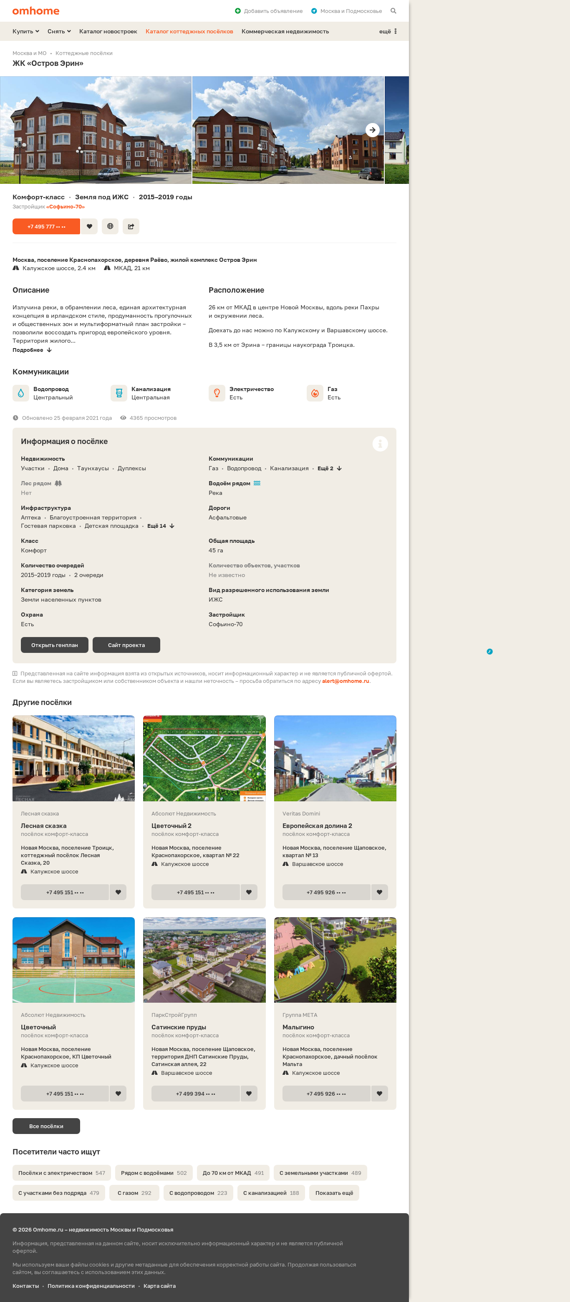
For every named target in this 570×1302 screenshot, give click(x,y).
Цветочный (38, 1027)
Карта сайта (160, 1285)
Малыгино (298, 1027)
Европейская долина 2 (317, 825)
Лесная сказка (44, 825)
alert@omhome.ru (345, 680)
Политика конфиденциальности (91, 1285)
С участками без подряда (58, 1192)
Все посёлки (46, 1126)
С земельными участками (320, 1172)
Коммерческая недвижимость (285, 31)
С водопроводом (198, 1192)
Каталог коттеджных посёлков (189, 31)
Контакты (26, 1285)
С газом (134, 1192)
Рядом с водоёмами (154, 1172)
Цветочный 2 (171, 825)
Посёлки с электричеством (61, 1172)
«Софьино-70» (65, 206)
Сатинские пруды (178, 1027)
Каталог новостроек (108, 31)
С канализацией (271, 1192)
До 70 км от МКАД (233, 1172)
